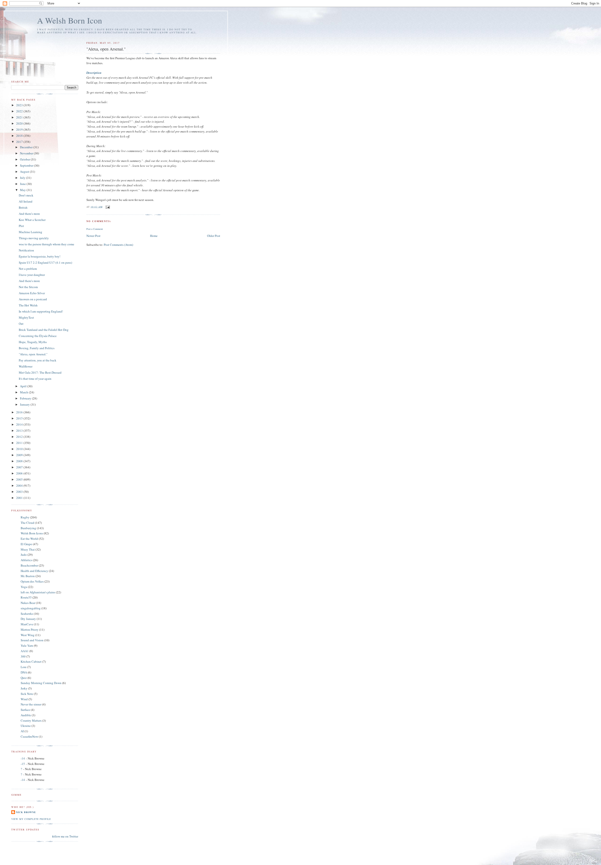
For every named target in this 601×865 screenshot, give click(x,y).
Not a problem (28, 268)
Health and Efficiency (34, 571)
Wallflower (25, 366)
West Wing (28, 635)
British (23, 207)
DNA (24, 672)
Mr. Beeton (28, 576)
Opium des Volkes (32, 581)
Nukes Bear (28, 603)
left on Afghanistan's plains (38, 592)
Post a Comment (94, 229)
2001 (19, 498)
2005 (19, 479)
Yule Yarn (27, 645)
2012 (19, 436)
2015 (19, 418)
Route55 (26, 597)
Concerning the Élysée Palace (38, 336)
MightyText (26, 317)
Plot (21, 226)
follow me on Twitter (65, 836)
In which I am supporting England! (41, 311)
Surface (25, 710)
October (25, 159)
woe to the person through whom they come (46, 244)
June (23, 184)
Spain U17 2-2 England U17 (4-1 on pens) (45, 262)
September (27, 165)
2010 (19, 449)
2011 (19, 443)
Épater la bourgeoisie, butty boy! (39, 256)
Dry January (28, 619)
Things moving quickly (34, 238)
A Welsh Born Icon (69, 20)
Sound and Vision (32, 640)
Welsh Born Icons (32, 533)
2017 (19, 142)
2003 (19, 491)
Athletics (26, 560)
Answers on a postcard (33, 299)
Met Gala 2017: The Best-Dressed (40, 372)
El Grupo (26, 544)
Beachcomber (29, 565)
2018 (19, 135)
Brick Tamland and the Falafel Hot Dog (44, 330)
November (27, 153)
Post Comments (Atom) (118, 245)
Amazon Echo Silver (32, 293)
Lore (24, 667)
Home (154, 236)
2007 (19, 467)
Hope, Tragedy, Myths (33, 342)
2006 (19, 473)
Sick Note (27, 694)
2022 (19, 111)
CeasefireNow (29, 736)
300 (23, 656)
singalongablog (31, 608)
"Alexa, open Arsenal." (33, 354)
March (24, 392)
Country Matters (31, 720)
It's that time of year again (35, 378)
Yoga (24, 587)
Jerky (24, 688)
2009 (19, 455)
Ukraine (26, 726)
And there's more (29, 213)
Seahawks (27, 613)
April (23, 386)
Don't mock (26, 195)
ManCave (27, 624)
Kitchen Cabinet (31, 661)
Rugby (25, 517)
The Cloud (27, 523)
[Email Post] (108, 206)
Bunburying (28, 528)
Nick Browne (26, 812)
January (25, 404)
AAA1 (25, 651)
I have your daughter (32, 275)
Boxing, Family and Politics (36, 348)
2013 (19, 430)
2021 (19, 117)
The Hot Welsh (28, 305)
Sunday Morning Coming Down (41, 683)
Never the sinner (31, 704)
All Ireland (25, 201)
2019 (19, 129)
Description (93, 72)
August (25, 171)
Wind (24, 699)
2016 (19, 412)
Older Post (213, 236)
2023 (19, 105)
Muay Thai (28, 549)
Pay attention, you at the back (37, 360)
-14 (23, 758)
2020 (19, 123)
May (23, 190)
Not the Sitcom (28, 287)
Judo (24, 554)
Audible (26, 715)
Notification (26, 250)
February (26, 398)
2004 (19, 485)
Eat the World (29, 538)
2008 (19, 461)
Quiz (24, 678)
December (26, 147)
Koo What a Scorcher (32, 220)
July (23, 178)
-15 (23, 764)
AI (22, 731)
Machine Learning (30, 232)
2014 (19, 424)
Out (21, 323)
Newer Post (93, 236)
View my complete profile (31, 819)
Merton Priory (30, 629)
